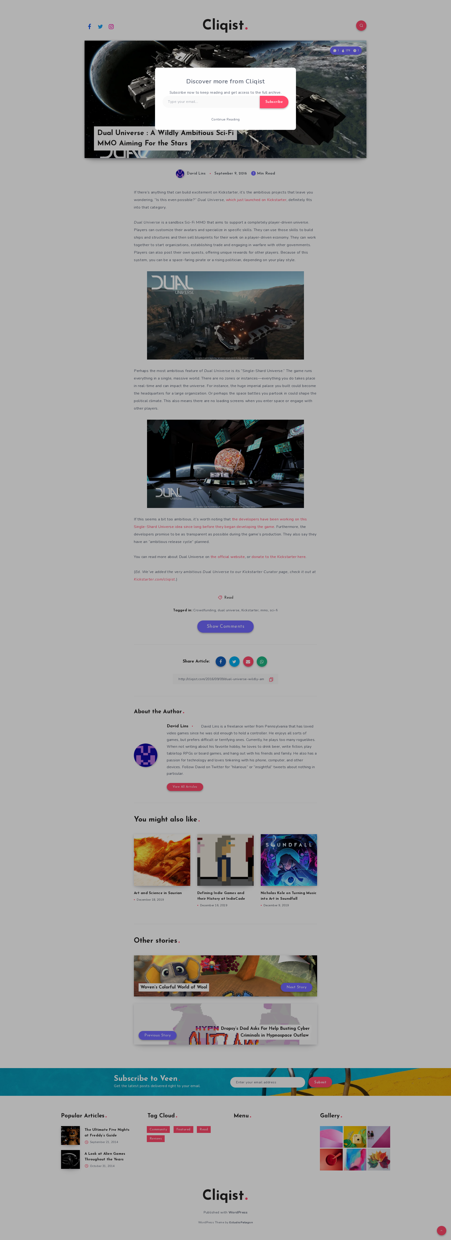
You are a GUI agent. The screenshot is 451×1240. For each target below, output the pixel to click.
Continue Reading (225, 119)
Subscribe (274, 102)
